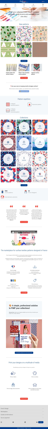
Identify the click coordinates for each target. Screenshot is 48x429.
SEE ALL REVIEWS (24, 221)
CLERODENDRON (5, 31)
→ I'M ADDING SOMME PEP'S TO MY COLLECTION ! (24, 352)
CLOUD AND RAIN (20, 31)
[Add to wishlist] (10, 39)
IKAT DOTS (35, 47)
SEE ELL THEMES (24, 77)
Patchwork (19, 47)
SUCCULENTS (35, 31)
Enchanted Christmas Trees (7, 47)
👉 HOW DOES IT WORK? (24, 91)
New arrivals (24, 60)
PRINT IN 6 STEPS (24, 398)
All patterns (24, 185)
